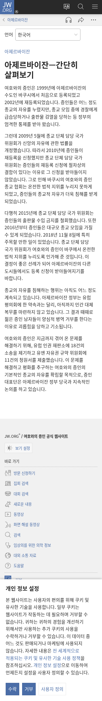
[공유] (81, 20)
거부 (29, 688)
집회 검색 (16, 484)
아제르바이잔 (17, 19)
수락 (12, 688)
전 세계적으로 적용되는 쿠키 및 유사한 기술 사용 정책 (43, 654)
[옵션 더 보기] (93, 20)
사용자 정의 (52, 688)
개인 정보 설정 (47, 665)
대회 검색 (16, 494)
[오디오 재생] (68, 20)
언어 (9, 34)
